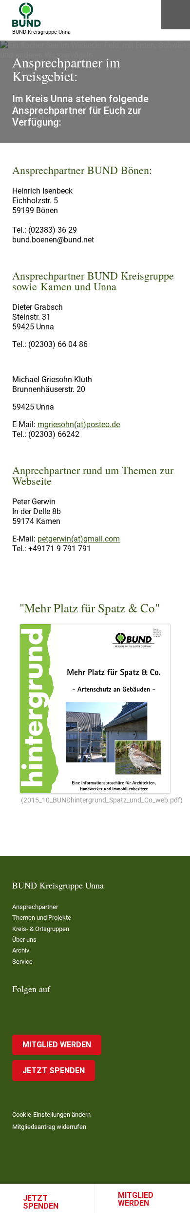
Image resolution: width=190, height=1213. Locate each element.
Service (22, 961)
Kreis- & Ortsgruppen (40, 928)
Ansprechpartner (35, 906)
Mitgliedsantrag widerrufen (49, 1126)
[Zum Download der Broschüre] (95, 709)
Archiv (20, 950)
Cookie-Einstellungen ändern (51, 1114)
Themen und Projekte (41, 917)
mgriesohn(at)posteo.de (79, 424)
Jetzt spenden (40, 1202)
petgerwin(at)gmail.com (79, 538)
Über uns (24, 939)
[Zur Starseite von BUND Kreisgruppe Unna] (26, 14)
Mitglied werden (135, 1199)
